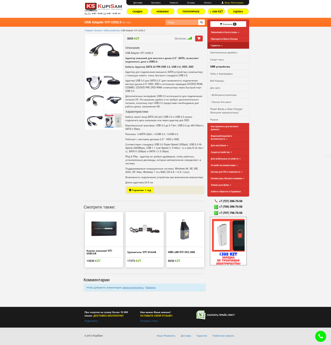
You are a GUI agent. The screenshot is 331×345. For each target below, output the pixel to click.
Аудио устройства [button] (220, 152)
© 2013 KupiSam (93, 335)
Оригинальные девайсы (223, 52)
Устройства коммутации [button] (223, 165)
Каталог (98, 30)
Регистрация (237, 2)
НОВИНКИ (163, 11)
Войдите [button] (151, 287)
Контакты (156, 2)
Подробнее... (91, 320)
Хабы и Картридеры (221, 73)
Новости (174, 2)
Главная (89, 30)
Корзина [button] (228, 24)
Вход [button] (227, 2)
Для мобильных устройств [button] (225, 158)
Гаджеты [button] (216, 45)
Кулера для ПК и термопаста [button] (226, 171)
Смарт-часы (217, 59)
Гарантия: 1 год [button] (141, 190)
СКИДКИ (137, 11)
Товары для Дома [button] (220, 184)
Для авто (215, 87)
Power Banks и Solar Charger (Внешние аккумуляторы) (226, 110)
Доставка (137, 2)
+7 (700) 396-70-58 (230, 206)
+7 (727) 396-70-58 (230, 201)
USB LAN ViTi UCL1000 (181, 252)
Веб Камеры (217, 80)
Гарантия (202, 335)
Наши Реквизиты (166, 335)
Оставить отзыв (149, 320)
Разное (214, 119)
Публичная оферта (223, 335)
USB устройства (112, 30)
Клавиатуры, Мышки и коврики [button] (227, 178)
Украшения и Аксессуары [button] (224, 32)
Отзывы (191, 2)
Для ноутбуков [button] (219, 145)
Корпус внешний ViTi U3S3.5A (99, 252)
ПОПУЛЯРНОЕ (191, 11)
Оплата (207, 2)
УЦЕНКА (238, 11)
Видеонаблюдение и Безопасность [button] (221, 137)
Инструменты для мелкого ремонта (224, 128)
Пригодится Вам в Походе (224, 38)
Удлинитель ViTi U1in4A (141, 252)
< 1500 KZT (216, 11)
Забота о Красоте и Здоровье (226, 191)
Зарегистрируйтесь (133, 287)
